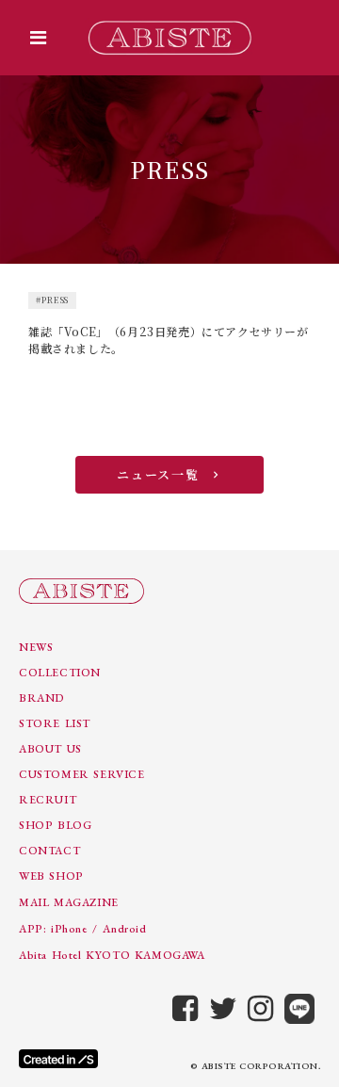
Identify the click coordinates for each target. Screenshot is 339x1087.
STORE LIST (54, 723)
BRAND (42, 698)
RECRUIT (47, 799)
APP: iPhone (53, 928)
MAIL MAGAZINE (69, 902)
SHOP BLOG (55, 825)
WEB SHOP (51, 876)
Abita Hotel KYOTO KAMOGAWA (112, 955)
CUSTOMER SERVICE (82, 774)
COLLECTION (60, 672)
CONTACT (49, 850)
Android (124, 928)
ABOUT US (50, 748)
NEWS (36, 647)
